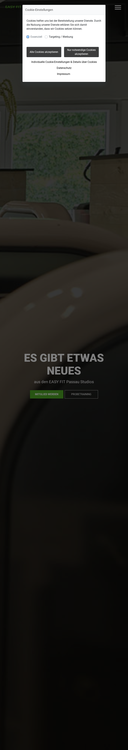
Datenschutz (64, 68)
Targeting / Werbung (61, 36)
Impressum (63, 74)
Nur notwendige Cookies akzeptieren (81, 52)
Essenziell (36, 36)
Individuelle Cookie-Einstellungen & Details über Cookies (64, 62)
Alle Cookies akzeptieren (44, 52)
